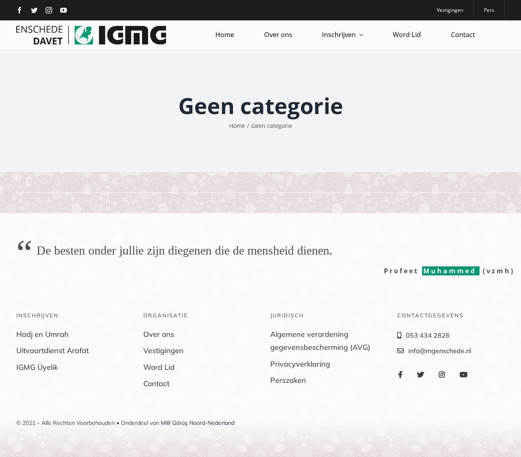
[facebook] (19, 10)
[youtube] (63, 10)
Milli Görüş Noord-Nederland (197, 422)
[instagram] (49, 10)
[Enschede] (91, 28)
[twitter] (34, 10)
